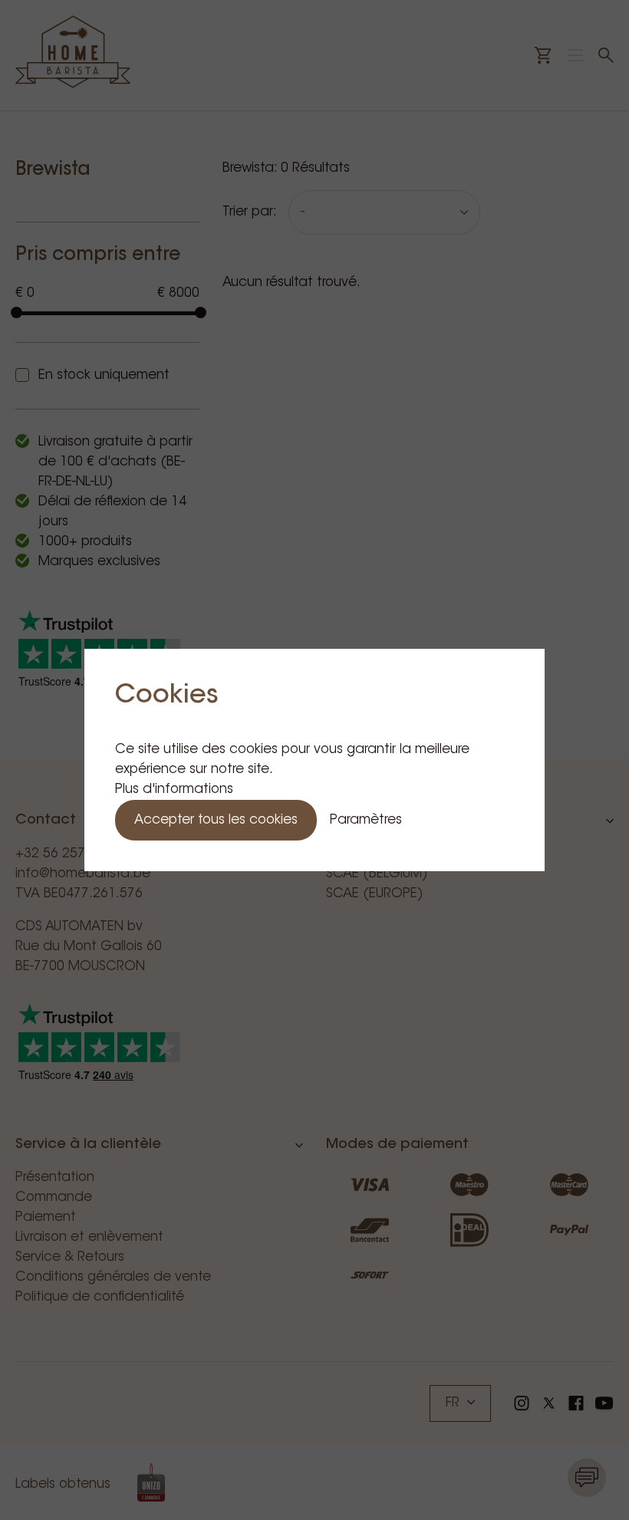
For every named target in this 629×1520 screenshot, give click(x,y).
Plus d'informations (174, 789)
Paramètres (366, 820)
